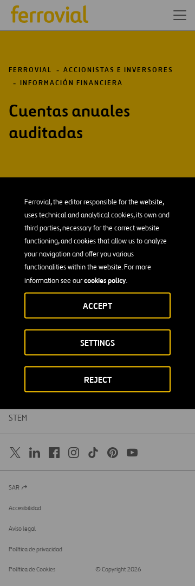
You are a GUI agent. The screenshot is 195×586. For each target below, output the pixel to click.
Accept (97, 305)
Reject (98, 379)
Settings (97, 342)
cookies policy (105, 280)
